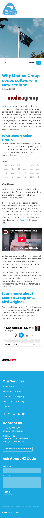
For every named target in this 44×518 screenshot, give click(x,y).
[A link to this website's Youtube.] (23, 414)
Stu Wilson (20, 220)
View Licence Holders (12, 391)
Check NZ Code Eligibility (13, 396)
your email (7, 467)
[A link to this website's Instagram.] (9, 414)
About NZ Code (9, 386)
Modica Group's (9, 106)
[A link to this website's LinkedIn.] (19, 414)
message (7, 475)
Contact (6, 406)
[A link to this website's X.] (14, 414)
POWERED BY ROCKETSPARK (11, 513)
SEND (7, 492)
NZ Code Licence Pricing (13, 401)
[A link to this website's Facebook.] (5, 414)
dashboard (20, 506)
